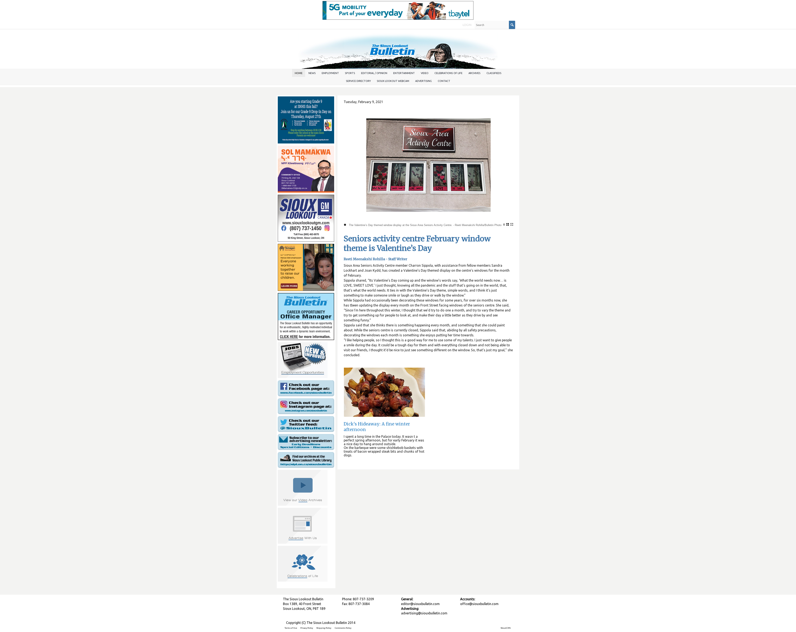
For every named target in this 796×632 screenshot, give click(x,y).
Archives (474, 73)
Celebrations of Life (448, 73)
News (312, 73)
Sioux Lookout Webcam (393, 80)
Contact (444, 80)
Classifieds (494, 73)
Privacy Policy (306, 628)
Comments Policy (343, 628)
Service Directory (358, 80)
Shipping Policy (323, 628)
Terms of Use (291, 628)
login (466, 25)
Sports (350, 73)
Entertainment (404, 73)
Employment (330, 73)
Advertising (423, 80)
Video (424, 73)
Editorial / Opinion (374, 73)
